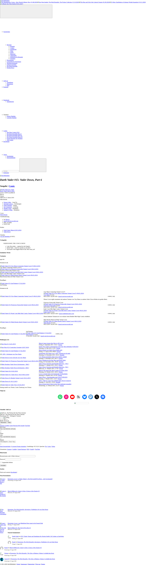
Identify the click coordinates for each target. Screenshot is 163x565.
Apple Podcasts (13, 425)
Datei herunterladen (5, 446)
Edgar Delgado (8, 205)
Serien (12, 52)
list (3, 259)
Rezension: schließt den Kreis (32, 553)
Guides (5, 131)
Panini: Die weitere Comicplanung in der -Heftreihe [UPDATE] (58, 346)
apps (1, 259)
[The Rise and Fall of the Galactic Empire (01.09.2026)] (94, 2)
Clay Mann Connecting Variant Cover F (10, 267)
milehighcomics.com (66, 313)
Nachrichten (6, 31)
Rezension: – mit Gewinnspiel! (30, 479)
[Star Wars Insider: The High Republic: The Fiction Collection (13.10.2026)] (58, 2)
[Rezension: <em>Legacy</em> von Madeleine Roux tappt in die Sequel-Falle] (3, 525)
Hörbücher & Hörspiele (16, 57)
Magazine (12, 54)
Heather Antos (7, 208)
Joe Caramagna (8, 207)
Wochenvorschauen (12, 63)
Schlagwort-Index (11, 64)
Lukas (49, 446)
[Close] (0, 424)
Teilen (9, 422)
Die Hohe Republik (12, 66)
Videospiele (13, 55)
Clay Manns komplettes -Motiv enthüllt (53, 357)
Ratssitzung (10, 84)
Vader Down (7, 231)
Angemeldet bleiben (7, 462)
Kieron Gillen (7, 202)
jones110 (6, 559)
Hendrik (62, 355)
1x (4, 419)
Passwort (2, 459)
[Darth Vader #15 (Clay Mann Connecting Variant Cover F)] (20, 266)
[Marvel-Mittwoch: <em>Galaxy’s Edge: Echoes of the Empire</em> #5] (3, 499)
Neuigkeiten (10, 156)
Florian (60, 345)
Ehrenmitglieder (11, 157)
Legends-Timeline (11, 117)
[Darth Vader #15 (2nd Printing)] (12, 283)
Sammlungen (10, 101)
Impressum (24, 564)
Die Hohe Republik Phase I (14, 134)
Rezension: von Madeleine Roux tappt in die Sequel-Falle (25, 523)
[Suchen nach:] (11, 171)
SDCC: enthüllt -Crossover (55, 380)
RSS (8, 85)
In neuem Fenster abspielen (18, 446)
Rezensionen (10, 60)
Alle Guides (10, 140)
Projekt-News (10, 68)
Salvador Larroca (8, 204)
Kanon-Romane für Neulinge (14, 138)
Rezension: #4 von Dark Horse (28, 509)
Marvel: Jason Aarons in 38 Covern (51, 343)
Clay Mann (47, 295)
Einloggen (6, 172)
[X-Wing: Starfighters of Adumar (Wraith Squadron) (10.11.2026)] (128, 2)
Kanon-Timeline (11, 116)
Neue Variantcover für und (52, 360)
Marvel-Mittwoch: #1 (19, 528)
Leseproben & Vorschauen (14, 61)
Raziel (14, 542)
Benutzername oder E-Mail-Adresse (9, 456)
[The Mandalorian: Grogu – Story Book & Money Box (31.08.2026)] (19, 2)
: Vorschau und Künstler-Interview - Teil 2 (53, 363)
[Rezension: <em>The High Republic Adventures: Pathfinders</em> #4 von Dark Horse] (3, 516)
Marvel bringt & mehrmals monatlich (55, 384)
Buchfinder (6, 141)
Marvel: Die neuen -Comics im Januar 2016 (53, 370)
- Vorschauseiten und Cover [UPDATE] (53, 377)
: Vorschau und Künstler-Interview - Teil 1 (53, 367)
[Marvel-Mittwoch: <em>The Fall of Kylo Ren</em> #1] (3, 534)
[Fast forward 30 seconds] (7, 419)
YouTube (27, 425)
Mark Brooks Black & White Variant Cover (11, 276)
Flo (46, 446)
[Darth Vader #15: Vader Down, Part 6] (8, 191)
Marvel (7, 219)
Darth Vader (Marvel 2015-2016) (12, 230)
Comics (12, 48)
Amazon (2, 425)
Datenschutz (31, 564)
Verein (5, 154)
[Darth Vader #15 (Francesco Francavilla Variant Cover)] (19, 269)
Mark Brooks (3, 214)
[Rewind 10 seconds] (2, 419)
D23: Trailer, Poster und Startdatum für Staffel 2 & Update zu (42, 536)
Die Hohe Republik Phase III (14, 137)
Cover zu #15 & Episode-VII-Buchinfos (53, 374)
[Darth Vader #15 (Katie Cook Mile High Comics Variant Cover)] (21, 272)
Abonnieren (3, 422)
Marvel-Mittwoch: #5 (24, 491)
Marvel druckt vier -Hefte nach (50, 350)
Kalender (5, 87)
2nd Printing (3, 285)
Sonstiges (12, 58)
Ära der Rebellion (5, 236)
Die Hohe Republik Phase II (14, 135)
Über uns (37, 564)
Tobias (53, 446)
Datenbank (6, 100)
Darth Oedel (15, 536)
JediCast (5, 81)
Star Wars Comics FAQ (13, 132)
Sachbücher (13, 49)
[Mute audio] (0, 419)
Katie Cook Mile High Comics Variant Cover (12, 273)
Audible (7, 425)
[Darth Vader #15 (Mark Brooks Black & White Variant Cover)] (19, 275)
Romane (12, 46)
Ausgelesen (10, 82)
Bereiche (9, 45)
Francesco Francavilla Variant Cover (10, 270)
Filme (11, 51)
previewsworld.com (11, 221)
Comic (12, 186)
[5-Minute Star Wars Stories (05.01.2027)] (11, 4)
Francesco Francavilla (49, 305)
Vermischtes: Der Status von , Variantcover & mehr (54, 353)
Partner (43, 564)
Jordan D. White (8, 210)
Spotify (23, 425)
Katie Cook (47, 312)
